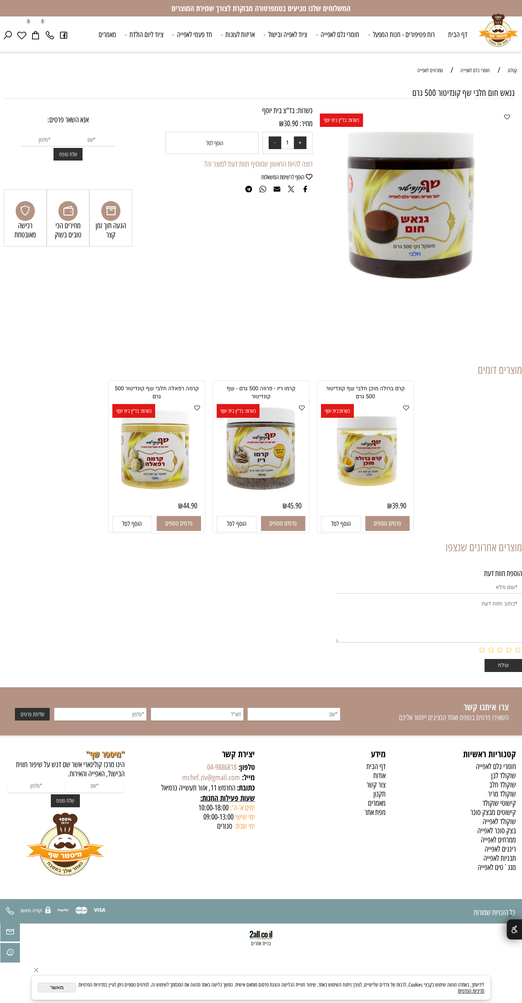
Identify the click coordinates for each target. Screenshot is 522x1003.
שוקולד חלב (502, 784)
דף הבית (457, 34)
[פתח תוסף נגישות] (514, 929)
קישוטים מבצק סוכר (493, 812)
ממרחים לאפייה (498, 839)
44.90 (190, 505)
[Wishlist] (22, 35)
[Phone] (50, 35)
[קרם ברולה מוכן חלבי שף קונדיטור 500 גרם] (365, 494)
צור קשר (376, 784)
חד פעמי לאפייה (194, 34)
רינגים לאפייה (500, 849)
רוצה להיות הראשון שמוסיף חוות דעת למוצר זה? (258, 164)
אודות (379, 775)
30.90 (291, 123)
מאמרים (107, 34)
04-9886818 (222, 767)
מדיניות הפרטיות (471, 991)
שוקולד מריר (502, 794)
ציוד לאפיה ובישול (287, 34)
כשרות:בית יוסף (337, 411)
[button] (341, 524)
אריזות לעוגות (240, 34)
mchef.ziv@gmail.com (211, 777)
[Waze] (10, 954)
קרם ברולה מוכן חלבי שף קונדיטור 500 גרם (365, 393)
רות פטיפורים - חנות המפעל (404, 34)
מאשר (57, 987)
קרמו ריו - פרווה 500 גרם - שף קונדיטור (261, 393)
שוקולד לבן (503, 775)
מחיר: (305, 123)
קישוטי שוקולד (499, 803)
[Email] (10, 933)
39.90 (399, 505)
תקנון (379, 794)
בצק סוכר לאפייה (496, 830)
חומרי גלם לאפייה (340, 34)
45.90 (294, 505)
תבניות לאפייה (499, 858)
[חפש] (8, 35)
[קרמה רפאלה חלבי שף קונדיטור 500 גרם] (156, 494)
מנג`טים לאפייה (497, 867)
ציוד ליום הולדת (147, 34)
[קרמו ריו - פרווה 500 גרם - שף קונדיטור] (261, 490)
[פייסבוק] (64, 35)
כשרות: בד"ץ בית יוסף (341, 120)
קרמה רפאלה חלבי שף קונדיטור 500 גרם (157, 393)
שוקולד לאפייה (499, 821)
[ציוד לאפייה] (498, 36)
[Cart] (36, 35)
